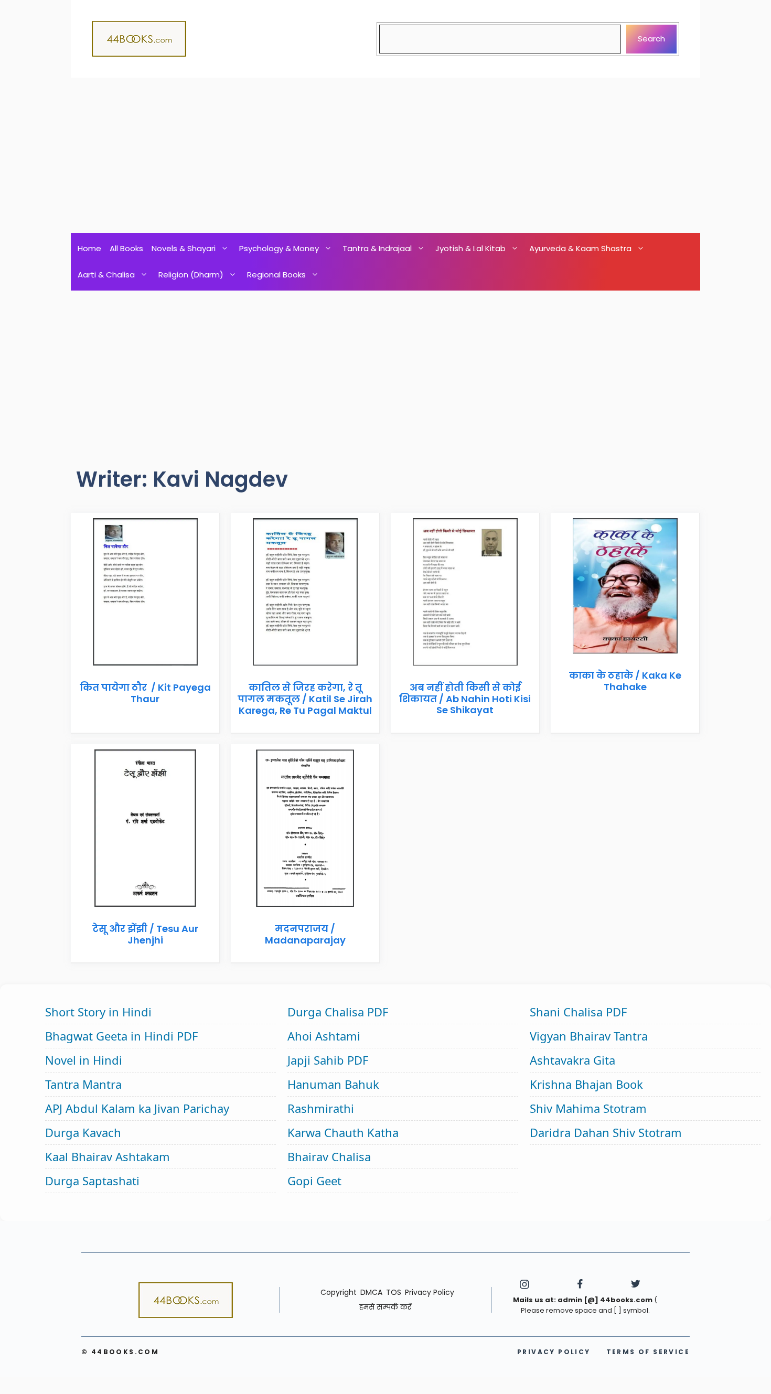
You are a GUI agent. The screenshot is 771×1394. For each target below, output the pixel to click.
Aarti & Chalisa (106, 274)
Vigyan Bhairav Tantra (589, 1036)
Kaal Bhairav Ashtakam (107, 1156)
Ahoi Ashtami (323, 1036)
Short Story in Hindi (98, 1012)
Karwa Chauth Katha (343, 1132)
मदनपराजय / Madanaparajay (305, 934)
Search (651, 38)
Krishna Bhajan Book (586, 1084)
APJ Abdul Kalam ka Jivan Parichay (137, 1108)
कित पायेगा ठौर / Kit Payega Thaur (145, 693)
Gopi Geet (314, 1180)
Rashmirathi (320, 1108)
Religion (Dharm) (190, 274)
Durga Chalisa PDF (337, 1012)
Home (89, 248)
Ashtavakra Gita (572, 1060)
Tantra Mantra (83, 1084)
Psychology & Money (279, 248)
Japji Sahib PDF (327, 1060)
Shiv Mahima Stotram (588, 1108)
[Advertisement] (385, 155)
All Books (126, 248)
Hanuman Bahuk (333, 1084)
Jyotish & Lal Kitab (470, 248)
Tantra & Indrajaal (377, 248)
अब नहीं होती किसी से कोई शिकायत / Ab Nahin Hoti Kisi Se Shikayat (465, 698)
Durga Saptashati (92, 1180)
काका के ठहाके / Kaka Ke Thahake (625, 681)
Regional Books (276, 274)
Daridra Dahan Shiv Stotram (606, 1132)
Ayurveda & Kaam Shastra (580, 248)
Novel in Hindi (83, 1060)
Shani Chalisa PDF (578, 1012)
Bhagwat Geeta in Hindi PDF (121, 1036)
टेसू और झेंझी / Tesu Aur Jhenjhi (145, 934)
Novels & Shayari (184, 248)
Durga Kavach (83, 1132)
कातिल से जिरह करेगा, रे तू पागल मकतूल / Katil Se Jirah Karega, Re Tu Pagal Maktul (305, 698)
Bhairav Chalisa (329, 1156)
